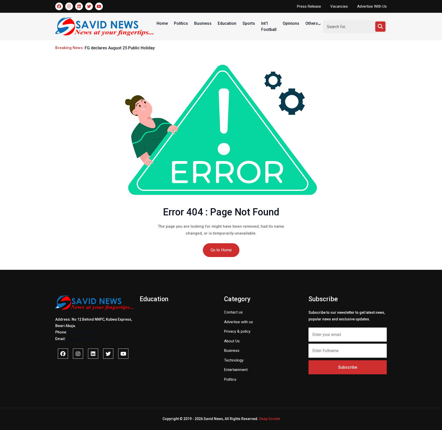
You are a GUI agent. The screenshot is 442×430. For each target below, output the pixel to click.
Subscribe (347, 367)
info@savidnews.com (85, 339)
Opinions (291, 23)
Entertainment (236, 369)
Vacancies (339, 6)
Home (162, 23)
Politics (181, 23)
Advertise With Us (372, 6)
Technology (234, 360)
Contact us (233, 312)
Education (227, 23)
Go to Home (221, 250)
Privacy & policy (237, 331)
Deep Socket (269, 419)
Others (312, 23)
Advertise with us (238, 322)
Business (203, 23)
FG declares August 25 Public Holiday (120, 47)
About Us (232, 341)
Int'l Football (269, 26)
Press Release (309, 6)
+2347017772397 (82, 332)
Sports (248, 23)
